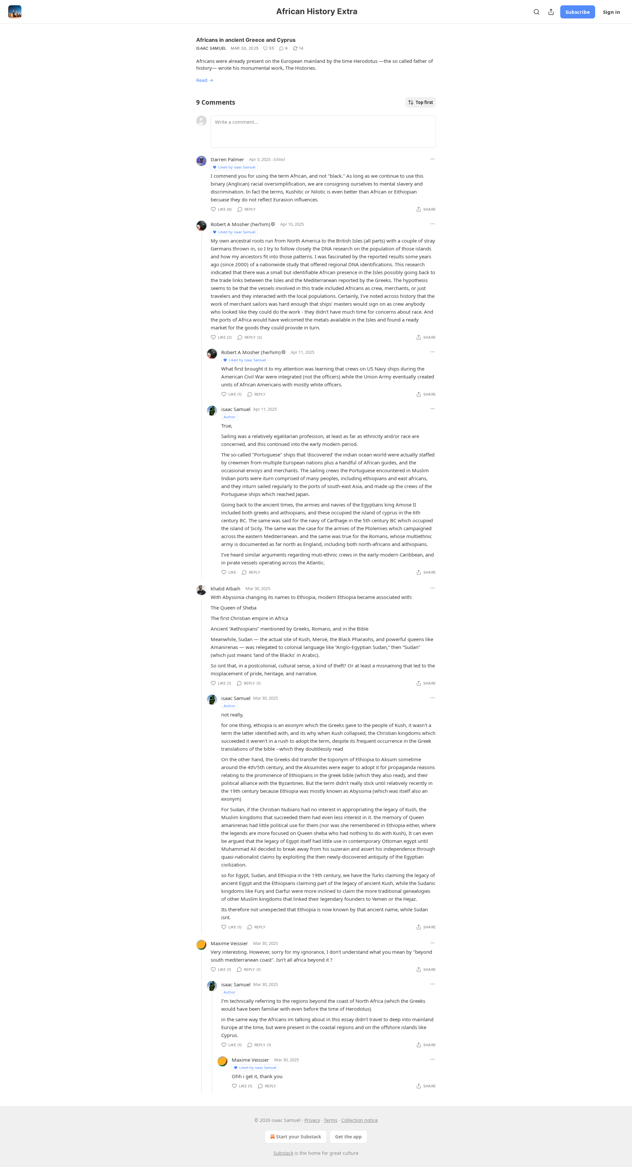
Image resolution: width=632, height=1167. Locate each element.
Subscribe (578, 12)
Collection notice (359, 1120)
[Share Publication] (551, 11)
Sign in (611, 12)
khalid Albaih (225, 588)
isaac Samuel (211, 48)
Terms (330, 1120)
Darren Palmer (227, 159)
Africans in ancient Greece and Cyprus (246, 40)
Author (230, 416)
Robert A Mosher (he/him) (240, 224)
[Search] (536, 11)
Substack (283, 1153)
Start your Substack (298, 1136)
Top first (424, 102)
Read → (204, 80)
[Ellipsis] (432, 159)
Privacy (312, 1120)
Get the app (348, 1136)
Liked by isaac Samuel (236, 167)
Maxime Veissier (229, 943)
